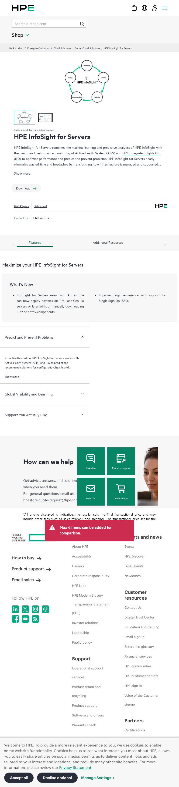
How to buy (121, 498)
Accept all (19, 777)
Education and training (141, 627)
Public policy (82, 642)
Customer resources (135, 595)
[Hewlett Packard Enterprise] (23, 7)
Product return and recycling (86, 691)
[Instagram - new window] (35, 609)
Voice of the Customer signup (141, 699)
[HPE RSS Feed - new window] (35, 619)
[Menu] (164, 7)
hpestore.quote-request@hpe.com (51, 499)
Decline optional (57, 777)
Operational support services (87, 672)
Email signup (134, 637)
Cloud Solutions (62, 48)
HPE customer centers (141, 676)
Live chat (91, 468)
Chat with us (41, 218)
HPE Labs (79, 586)
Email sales (23, 579)
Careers (78, 566)
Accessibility (82, 556)
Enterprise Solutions (38, 48)
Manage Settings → (97, 777)
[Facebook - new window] (15, 619)
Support (81, 659)
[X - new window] (25, 609)
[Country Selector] (144, 7)
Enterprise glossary (139, 647)
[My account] (155, 7)
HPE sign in (133, 686)
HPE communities (137, 666)
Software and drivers (88, 715)
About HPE (80, 546)
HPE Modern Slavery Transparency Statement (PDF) (91, 604)
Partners (134, 720)
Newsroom (132, 576)
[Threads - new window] (45, 609)
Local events (134, 566)
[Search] (82, 23)
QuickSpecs (21, 206)
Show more (22, 173)
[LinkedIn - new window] (15, 609)
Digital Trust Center (139, 617)
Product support (121, 468)
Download (23, 188)
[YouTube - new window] (25, 619)
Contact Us (132, 607)
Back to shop (16, 48)
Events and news (143, 537)
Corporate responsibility (90, 576)
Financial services (138, 656)
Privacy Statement (75, 767)
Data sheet (40, 206)
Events (129, 546)
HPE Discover (134, 556)
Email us (91, 498)
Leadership (80, 633)
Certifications (134, 730)
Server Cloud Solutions (87, 48)
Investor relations (85, 623)
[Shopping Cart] (134, 7)
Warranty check (84, 725)
